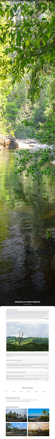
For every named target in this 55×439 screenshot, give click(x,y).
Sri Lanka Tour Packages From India (11, 314)
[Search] (41, 1)
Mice (39, 1)
